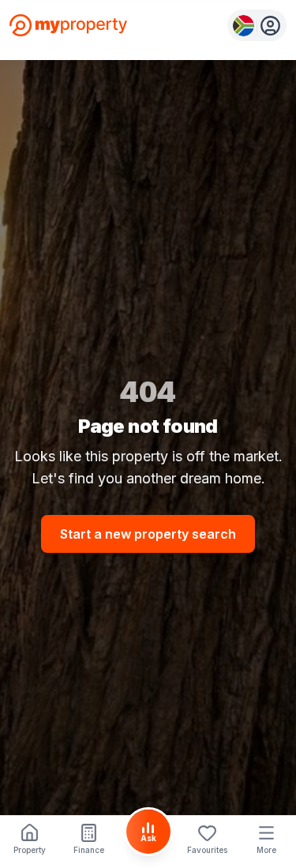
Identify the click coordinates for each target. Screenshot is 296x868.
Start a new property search (148, 534)
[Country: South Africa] (257, 25)
